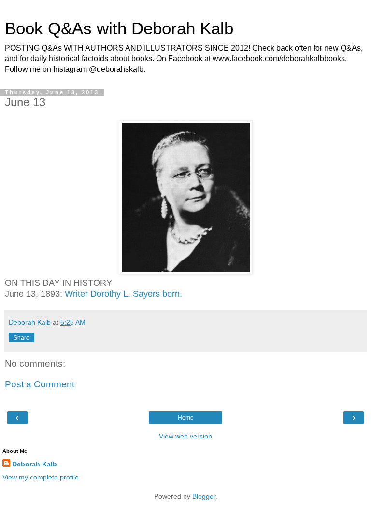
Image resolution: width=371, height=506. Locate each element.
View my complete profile (40, 477)
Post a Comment (39, 384)
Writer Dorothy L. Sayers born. (123, 294)
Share (21, 337)
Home (186, 417)
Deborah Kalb (34, 464)
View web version (185, 436)
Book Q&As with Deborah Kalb (119, 28)
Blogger (203, 496)
